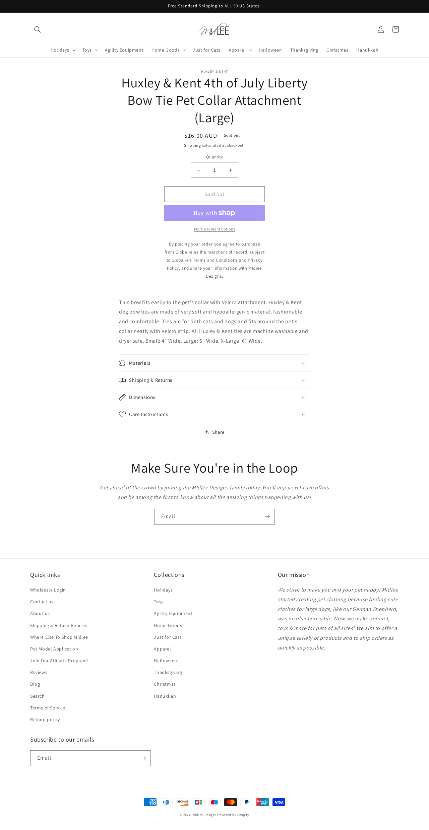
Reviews (38, 672)
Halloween (165, 661)
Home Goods (168, 625)
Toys (158, 602)
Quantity (214, 157)
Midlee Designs (205, 815)
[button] (37, 29)
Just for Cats (168, 637)
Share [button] (218, 432)
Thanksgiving (168, 672)
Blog (35, 684)
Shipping (192, 145)
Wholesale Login (48, 590)
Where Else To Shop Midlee (59, 637)
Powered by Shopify (233, 815)
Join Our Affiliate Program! (59, 661)
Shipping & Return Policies (58, 625)
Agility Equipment (173, 613)
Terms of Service (47, 708)
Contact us (42, 602)
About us (40, 613)
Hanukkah (165, 696)
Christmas (165, 684)
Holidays (163, 590)
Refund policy (45, 719)
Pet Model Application (54, 649)
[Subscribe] (267, 517)
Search (37, 696)
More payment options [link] (214, 228)
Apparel (162, 649)
